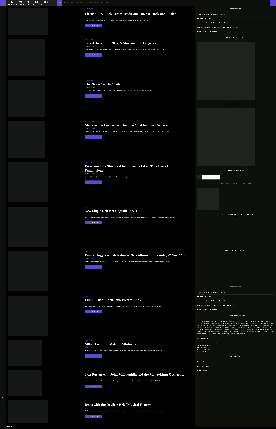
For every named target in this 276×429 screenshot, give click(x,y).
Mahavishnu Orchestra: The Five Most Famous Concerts (127, 125)
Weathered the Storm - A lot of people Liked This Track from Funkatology (218, 27)
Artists (106, 2)
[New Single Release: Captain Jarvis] (28, 246)
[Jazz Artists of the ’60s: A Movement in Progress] (26, 75)
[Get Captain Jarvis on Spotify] (199, 179)
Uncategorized (90, 162)
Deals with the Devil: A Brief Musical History (118, 404)
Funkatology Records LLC (31, 2)
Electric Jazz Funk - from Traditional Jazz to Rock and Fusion (131, 14)
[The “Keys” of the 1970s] (26, 116)
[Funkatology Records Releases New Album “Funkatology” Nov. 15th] (28, 291)
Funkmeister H (90, 17)
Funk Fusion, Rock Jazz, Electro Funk (113, 300)
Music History (90, 8)
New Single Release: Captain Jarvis (111, 211)
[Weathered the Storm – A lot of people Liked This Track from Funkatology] (28, 202)
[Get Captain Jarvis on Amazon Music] (213, 179)
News (87, 207)
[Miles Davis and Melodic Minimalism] (25, 365)
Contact (65, 2)
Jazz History (90, 39)
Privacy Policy (201, 362)
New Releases (89, 2)
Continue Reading (93, 25)
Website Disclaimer (202, 370)
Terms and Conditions (203, 366)
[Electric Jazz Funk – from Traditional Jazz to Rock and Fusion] (28, 34)
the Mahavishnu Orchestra (94, 121)
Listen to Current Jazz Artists (202, 338)
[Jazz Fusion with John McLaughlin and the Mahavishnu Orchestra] (25, 395)
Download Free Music (77, 2)
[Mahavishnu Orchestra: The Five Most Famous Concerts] (26, 157)
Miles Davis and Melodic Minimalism (112, 344)
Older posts (9, 426)
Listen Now (98, 2)
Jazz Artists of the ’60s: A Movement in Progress (120, 43)
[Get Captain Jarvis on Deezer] (217, 179)
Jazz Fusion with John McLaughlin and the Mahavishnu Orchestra (134, 374)
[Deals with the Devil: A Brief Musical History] (28, 422)
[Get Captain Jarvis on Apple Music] (204, 179)
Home (59, 2)
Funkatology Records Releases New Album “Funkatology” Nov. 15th (135, 255)
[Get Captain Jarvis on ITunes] (208, 179)
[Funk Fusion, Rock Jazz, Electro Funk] (28, 335)
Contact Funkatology (203, 375)
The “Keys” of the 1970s (102, 84)
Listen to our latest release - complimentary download (212, 342)
